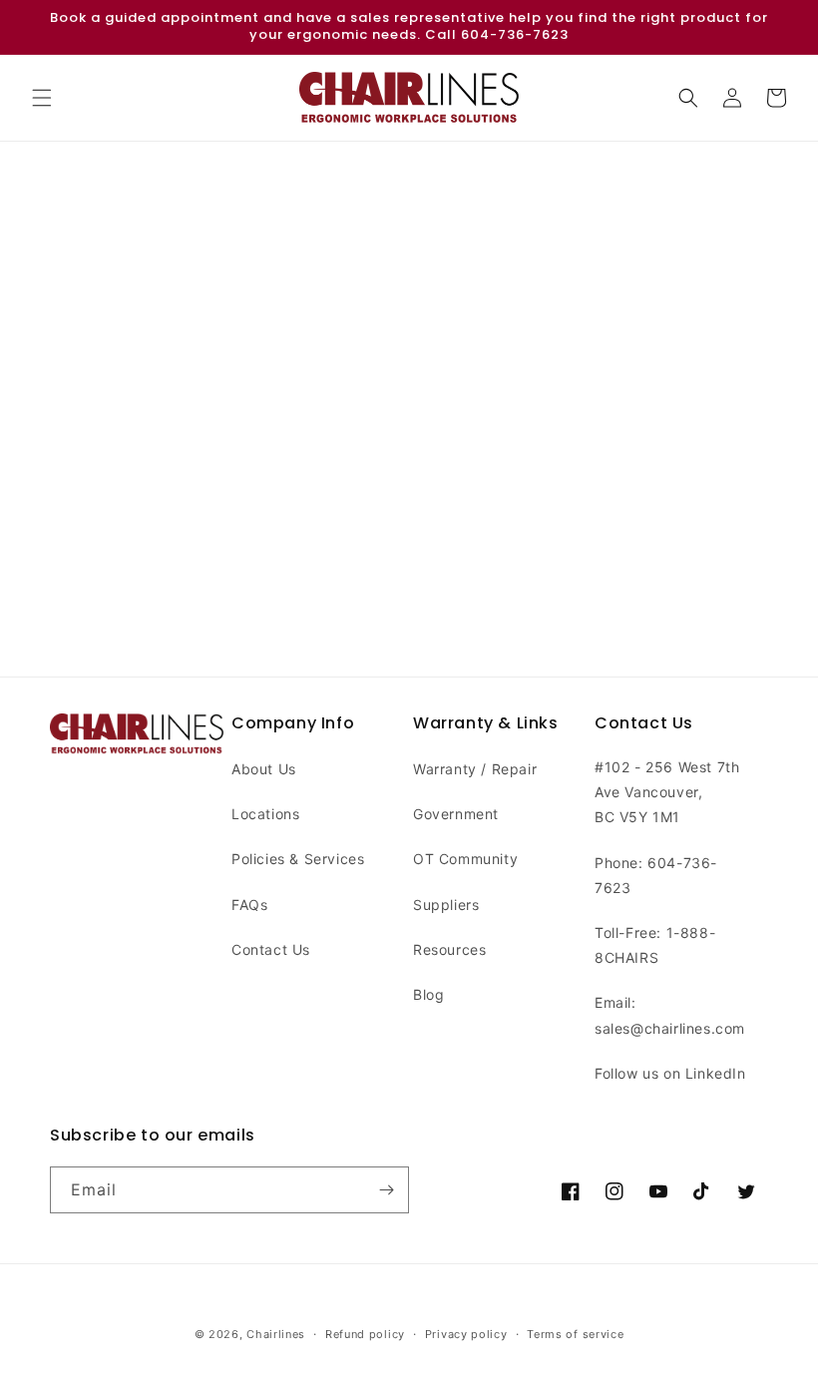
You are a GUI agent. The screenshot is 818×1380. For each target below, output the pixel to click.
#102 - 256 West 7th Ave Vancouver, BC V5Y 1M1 (667, 791)
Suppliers (446, 904)
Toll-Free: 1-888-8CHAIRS (655, 945)
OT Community (465, 858)
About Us (263, 768)
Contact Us (270, 949)
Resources (449, 949)
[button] (42, 98)
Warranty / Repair (475, 768)
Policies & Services (297, 858)
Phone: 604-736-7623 (656, 875)
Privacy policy (466, 1334)
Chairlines (275, 1334)
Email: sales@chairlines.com (670, 1015)
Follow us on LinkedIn (670, 1073)
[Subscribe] (386, 1189)
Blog (428, 994)
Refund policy (365, 1334)
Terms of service (575, 1334)
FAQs (249, 904)
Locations (265, 813)
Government (456, 813)
